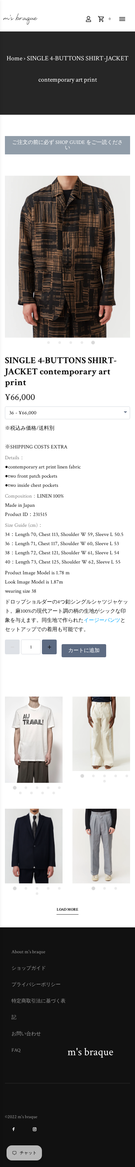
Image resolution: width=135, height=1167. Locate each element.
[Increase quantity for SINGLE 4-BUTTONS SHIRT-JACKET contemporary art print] (49, 647)
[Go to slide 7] (31, 793)
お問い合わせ (26, 1034)
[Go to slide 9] (53, 793)
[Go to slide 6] (20, 793)
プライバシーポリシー (36, 984)
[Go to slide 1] (93, 343)
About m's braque (28, 952)
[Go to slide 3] (70, 342)
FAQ (16, 1050)
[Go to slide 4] (59, 342)
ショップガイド (28, 968)
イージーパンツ (102, 620)
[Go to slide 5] (48, 342)
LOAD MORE (67, 909)
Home (14, 58)
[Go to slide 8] (42, 793)
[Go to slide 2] (82, 342)
